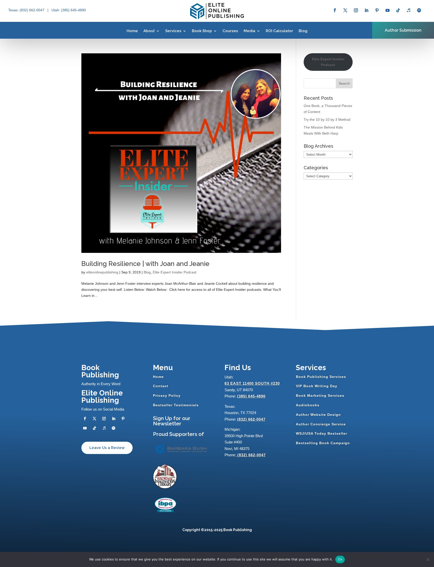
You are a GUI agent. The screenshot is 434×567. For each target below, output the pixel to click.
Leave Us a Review (107, 447)
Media (249, 31)
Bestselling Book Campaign (323, 443)
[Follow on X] (345, 10)
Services (173, 31)
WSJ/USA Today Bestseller (321, 433)
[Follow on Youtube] (388, 10)
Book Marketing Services (320, 395)
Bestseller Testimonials (176, 405)
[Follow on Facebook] (335, 10)
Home (132, 31)
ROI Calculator (279, 31)
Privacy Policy (167, 395)
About (149, 31)
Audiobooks (307, 405)
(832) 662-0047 (251, 419)
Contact (160, 386)
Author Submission (403, 30)
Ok (340, 559)
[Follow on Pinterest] (377, 10)
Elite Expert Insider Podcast (174, 272)
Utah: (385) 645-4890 (68, 10)
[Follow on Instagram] (356, 10)
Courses (230, 31)
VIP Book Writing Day (316, 386)
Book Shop (202, 31)
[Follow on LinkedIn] (366, 10)
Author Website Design (318, 415)
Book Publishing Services (321, 377)
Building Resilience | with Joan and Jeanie (145, 263)
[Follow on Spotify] (419, 10)
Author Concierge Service (321, 424)
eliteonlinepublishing (102, 272)
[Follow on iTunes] (409, 10)
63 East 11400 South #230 (252, 383)
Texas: (14, 10)
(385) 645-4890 (251, 396)
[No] (427, 559)
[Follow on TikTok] (398, 10)
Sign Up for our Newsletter (171, 421)
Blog (303, 31)
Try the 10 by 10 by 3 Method (327, 120)
